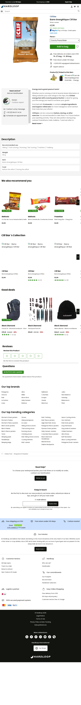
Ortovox (4, 395)
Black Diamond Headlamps (46, 438)
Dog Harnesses (67, 425)
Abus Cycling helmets (69, 439)
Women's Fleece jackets (9, 423)
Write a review (54, 22)
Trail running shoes (28, 428)
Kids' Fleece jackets (48, 420)
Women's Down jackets (9, 417)
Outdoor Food (8, 453)
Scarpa (43, 397)
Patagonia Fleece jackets (50, 425)
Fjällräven (44, 392)
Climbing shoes (27, 434)
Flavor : (53, 37)
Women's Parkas (7, 420)
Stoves (24, 417)
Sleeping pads (6, 437)
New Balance (66, 395)
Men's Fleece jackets (8, 431)
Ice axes (24, 423)
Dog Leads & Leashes (69, 428)
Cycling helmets (27, 439)
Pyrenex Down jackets (48, 428)
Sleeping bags (6, 442)
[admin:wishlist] (77, 47)
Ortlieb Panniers (67, 431)
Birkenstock (65, 400)
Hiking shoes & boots (29, 425)
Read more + (37, 123)
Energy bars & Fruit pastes (21, 453)
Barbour (24, 403)
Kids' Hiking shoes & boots (30, 437)
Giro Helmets (66, 420)
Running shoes (27, 431)
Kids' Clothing (45, 417)
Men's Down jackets (8, 425)
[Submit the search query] (79, 11)
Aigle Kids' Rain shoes (48, 423)
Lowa (3, 403)
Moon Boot (25, 397)
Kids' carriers (26, 442)
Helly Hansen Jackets (48, 431)
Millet (23, 395)
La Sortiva (4, 400)
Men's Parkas (5, 428)
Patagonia (4, 392)
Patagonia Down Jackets (70, 442)
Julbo (63, 392)
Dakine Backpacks (47, 444)
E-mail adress (40, 499)
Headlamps (5, 439)
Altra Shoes (65, 434)
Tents (3, 434)
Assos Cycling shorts (68, 417)
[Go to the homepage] (3, 454)
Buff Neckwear (67, 437)
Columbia (44, 395)
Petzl (63, 403)
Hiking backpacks (27, 420)
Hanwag (64, 397)
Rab (2, 397)
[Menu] (2, 11)
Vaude (43, 400)
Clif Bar (53, 17)
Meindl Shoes (45, 441)
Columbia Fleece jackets (49, 434)
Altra (23, 392)
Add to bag (62, 47)
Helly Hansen (26, 400)
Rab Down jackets (68, 423)
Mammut (44, 403)
